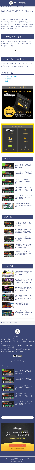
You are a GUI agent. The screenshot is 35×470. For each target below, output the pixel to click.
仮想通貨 (8, 78)
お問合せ (13, 459)
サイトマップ (30, 458)
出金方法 (25, 141)
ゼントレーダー (21, 459)
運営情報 (22, 458)
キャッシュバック (10, 149)
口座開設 (25, 133)
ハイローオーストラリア (13, 76)
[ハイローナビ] (17, 4)
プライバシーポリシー (7, 458)
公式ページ (10, 133)
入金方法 (10, 141)
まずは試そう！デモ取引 (17, 87)
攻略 (6, 81)
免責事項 (16, 458)
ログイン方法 (25, 149)
